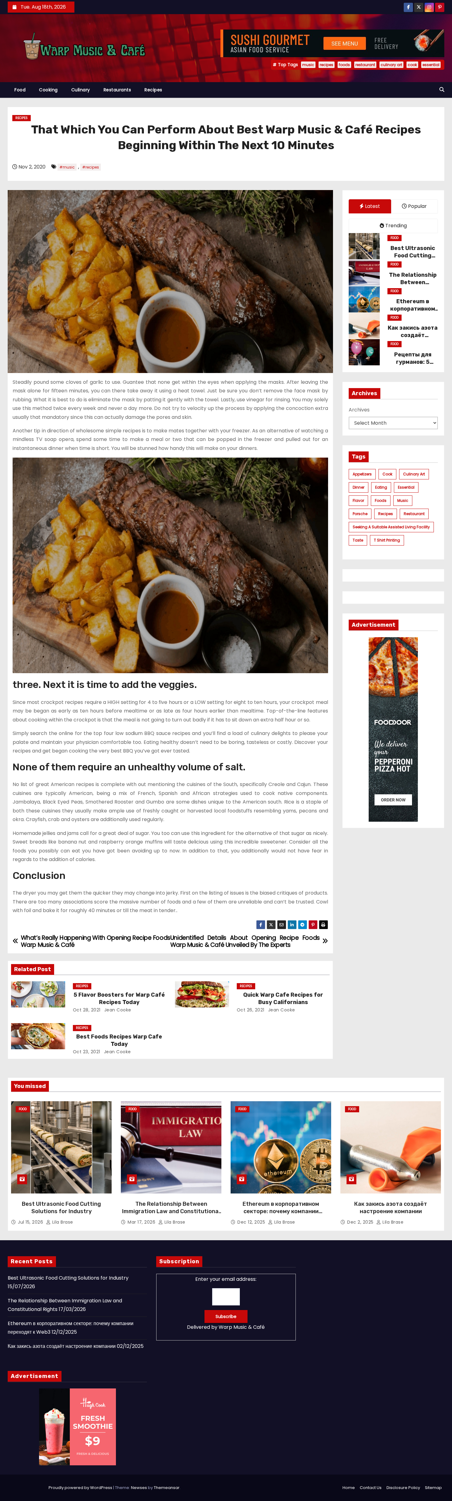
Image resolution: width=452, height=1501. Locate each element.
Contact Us (371, 1488)
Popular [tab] (417, 206)
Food (20, 90)
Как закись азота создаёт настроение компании (390, 1208)
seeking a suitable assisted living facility (391, 527)
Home (349, 1488)
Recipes (153, 90)
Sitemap (433, 1488)
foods (344, 64)
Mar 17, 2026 (142, 1222)
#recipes (90, 167)
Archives (359, 409)
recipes (326, 64)
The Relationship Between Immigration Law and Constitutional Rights (171, 1211)
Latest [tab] (372, 206)
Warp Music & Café (242, 1327)
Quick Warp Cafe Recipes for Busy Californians (283, 998)
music (308, 64)
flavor (358, 500)
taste (358, 540)
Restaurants (117, 90)
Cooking (48, 90)
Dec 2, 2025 (361, 1222)
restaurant (365, 64)
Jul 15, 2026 (31, 1222)
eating (381, 487)
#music (67, 167)
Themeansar (167, 1488)
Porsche (360, 513)
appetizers (362, 474)
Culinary (80, 90)
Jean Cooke (117, 1010)
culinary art (391, 64)
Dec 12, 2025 (252, 1222)
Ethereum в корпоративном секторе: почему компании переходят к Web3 (281, 1211)
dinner (358, 487)
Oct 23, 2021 (86, 1052)
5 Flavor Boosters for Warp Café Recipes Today (119, 998)
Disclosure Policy (403, 1488)
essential (430, 64)
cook (412, 64)
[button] (441, 89)
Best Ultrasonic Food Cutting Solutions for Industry (61, 1208)
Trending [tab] (395, 225)
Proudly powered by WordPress (81, 1488)
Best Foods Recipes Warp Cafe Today (119, 1040)
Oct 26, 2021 (250, 1010)
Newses (139, 1488)
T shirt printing (387, 540)
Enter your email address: (226, 1303)
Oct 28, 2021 (87, 1010)
